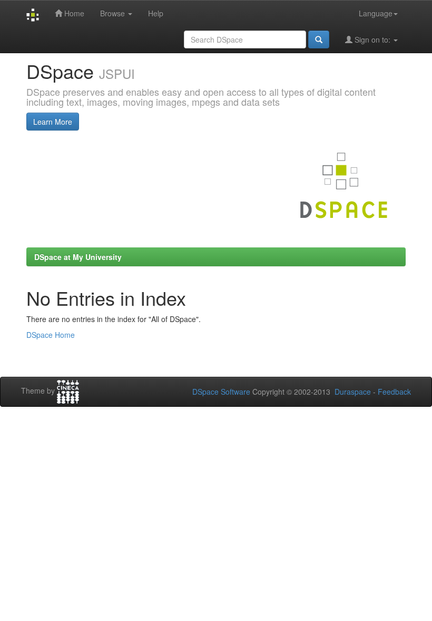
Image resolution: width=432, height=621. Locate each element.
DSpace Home (50, 334)
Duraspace (353, 391)
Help (155, 13)
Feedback (394, 391)
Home (73, 13)
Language (375, 13)
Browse (113, 13)
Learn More (52, 121)
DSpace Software (221, 391)
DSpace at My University (78, 257)
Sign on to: (372, 39)
